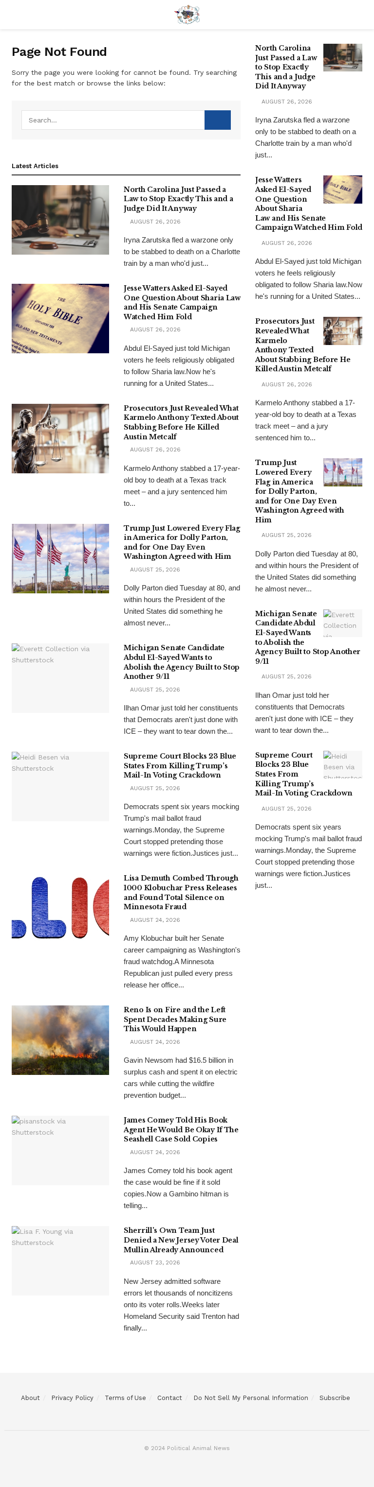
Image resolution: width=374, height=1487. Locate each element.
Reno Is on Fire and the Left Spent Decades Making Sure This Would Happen (175, 1019)
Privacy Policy (72, 1397)
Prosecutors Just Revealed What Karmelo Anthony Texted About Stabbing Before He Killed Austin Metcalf (181, 422)
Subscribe (334, 1397)
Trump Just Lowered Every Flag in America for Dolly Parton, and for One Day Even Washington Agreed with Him (182, 542)
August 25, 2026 (154, 569)
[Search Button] (218, 120)
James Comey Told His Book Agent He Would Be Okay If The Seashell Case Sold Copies (181, 1129)
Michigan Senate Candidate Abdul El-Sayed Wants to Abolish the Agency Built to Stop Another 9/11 (182, 662)
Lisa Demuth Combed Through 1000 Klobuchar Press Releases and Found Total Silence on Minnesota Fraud (181, 892)
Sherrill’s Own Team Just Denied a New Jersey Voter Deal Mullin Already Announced (181, 1240)
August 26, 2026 (154, 221)
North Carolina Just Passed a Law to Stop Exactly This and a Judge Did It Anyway (178, 199)
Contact (169, 1397)
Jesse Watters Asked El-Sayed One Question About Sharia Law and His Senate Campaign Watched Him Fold (182, 302)
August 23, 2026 (154, 1262)
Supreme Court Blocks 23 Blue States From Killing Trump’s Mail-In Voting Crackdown (180, 765)
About (30, 1397)
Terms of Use (125, 1397)
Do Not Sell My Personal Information (250, 1397)
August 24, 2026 (154, 919)
